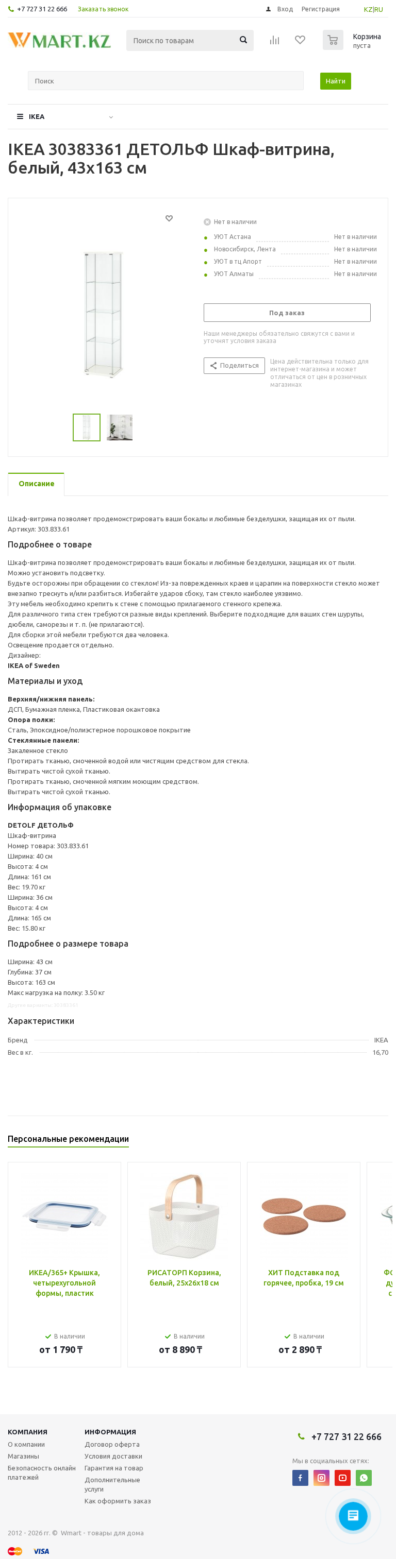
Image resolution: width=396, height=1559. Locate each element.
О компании (26, 1444)
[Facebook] (300, 1478)
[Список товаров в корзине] (353, 47)
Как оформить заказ (118, 1500)
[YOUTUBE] (343, 1478)
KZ (368, 9)
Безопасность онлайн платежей (42, 1472)
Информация (110, 1431)
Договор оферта (112, 1444)
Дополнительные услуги (112, 1484)
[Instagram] (321, 1478)
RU (378, 9)
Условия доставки (113, 1456)
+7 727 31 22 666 (42, 8)
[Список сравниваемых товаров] (275, 43)
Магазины (23, 1456)
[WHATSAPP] (364, 1478)
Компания (27, 1431)
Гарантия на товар (114, 1467)
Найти (335, 80)
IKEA (36, 116)
